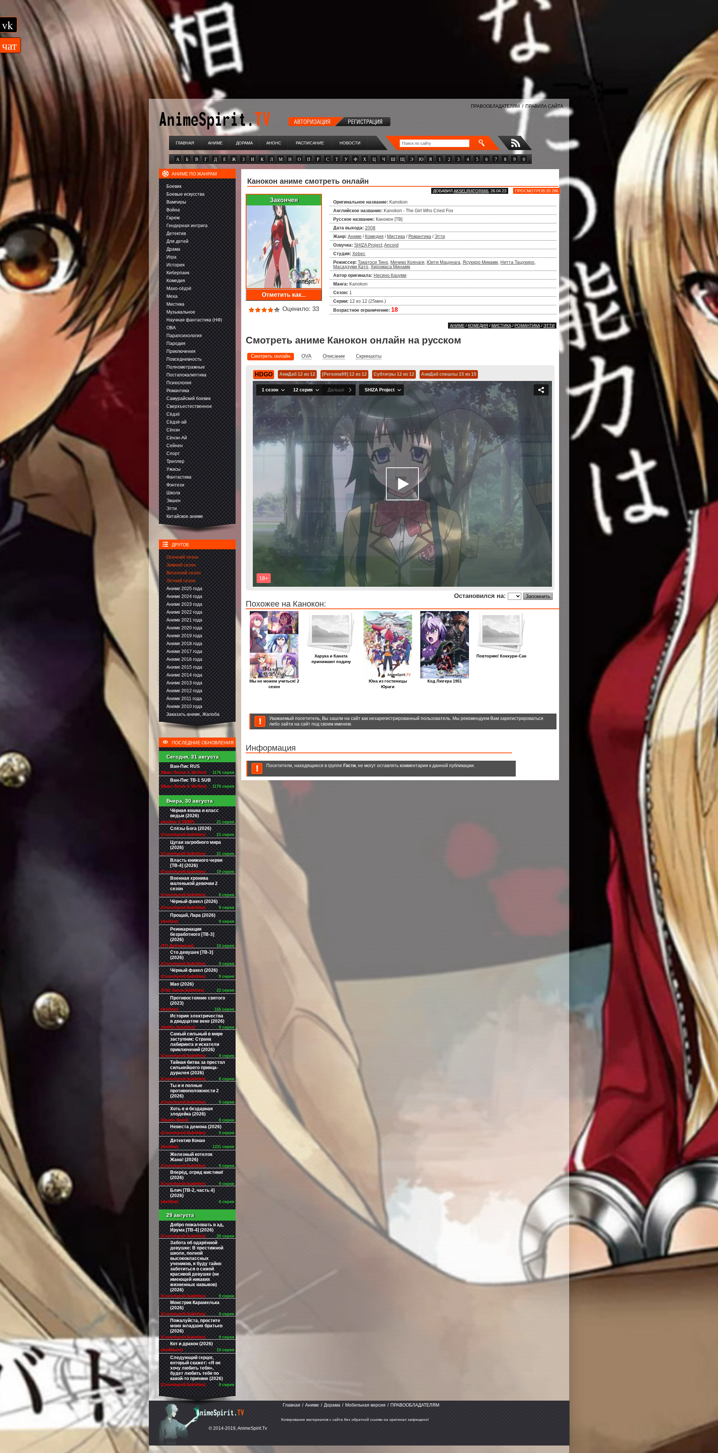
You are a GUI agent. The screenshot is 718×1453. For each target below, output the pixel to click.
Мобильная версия (365, 1405)
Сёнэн (173, 430)
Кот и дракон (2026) (191, 1343)
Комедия (175, 280)
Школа (173, 492)
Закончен (284, 200)
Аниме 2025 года (184, 588)
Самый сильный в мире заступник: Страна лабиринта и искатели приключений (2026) (196, 1041)
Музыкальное (180, 312)
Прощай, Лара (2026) (192, 915)
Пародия (175, 343)
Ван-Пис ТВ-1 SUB (190, 780)
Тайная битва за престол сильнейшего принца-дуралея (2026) (197, 1067)
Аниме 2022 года (184, 612)
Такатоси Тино (373, 262)
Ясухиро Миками (480, 262)
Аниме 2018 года (184, 643)
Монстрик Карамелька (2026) (195, 1305)
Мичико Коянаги (407, 262)
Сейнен (174, 445)
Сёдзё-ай (176, 422)
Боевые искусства (185, 194)
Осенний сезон (182, 557)
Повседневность (184, 359)
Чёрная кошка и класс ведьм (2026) (194, 813)
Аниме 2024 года (184, 596)
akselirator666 (471, 191)
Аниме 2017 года (184, 651)
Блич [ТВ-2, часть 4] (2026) (192, 1193)
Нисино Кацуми (390, 275)
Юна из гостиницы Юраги (388, 684)
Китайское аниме (184, 516)
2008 (370, 228)
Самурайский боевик (188, 398)
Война (173, 210)
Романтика (177, 390)
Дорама (244, 143)
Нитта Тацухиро (517, 262)
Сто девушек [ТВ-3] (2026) (191, 955)
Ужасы (173, 469)
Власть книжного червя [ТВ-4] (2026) (196, 863)
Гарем (173, 217)
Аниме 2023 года (184, 604)
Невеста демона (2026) (195, 1126)
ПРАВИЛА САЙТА (544, 106)
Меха (172, 296)
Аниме (215, 143)
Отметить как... (284, 294)
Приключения (181, 351)
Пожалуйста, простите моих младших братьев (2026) (196, 1326)
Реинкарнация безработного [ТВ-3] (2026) (192, 934)
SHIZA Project (368, 245)
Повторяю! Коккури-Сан (501, 656)
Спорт (173, 453)
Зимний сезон (181, 565)
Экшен (173, 500)
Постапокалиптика (186, 375)
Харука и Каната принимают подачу (331, 659)
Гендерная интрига (187, 225)
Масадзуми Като (350, 266)
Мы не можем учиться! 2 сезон (274, 684)
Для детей (177, 241)
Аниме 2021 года (184, 620)
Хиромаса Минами (390, 266)
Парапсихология (184, 335)
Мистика (175, 304)
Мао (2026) (182, 984)
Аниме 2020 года (184, 628)
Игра (171, 257)
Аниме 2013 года (184, 683)
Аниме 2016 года (184, 659)
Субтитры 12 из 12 (394, 374)
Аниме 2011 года (184, 698)
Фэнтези (175, 485)
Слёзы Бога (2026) (190, 828)
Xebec (358, 253)
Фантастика (178, 477)
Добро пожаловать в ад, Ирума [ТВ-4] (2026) (197, 1227)
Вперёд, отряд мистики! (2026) (196, 1175)
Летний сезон (181, 580)
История (175, 265)
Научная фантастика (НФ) (194, 320)
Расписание (310, 143)
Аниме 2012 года (184, 690)
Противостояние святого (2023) (197, 1000)
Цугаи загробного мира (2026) (195, 845)
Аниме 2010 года (184, 706)
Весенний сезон (183, 573)
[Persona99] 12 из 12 (344, 374)
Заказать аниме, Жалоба (193, 714)
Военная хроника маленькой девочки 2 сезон (194, 883)
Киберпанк (177, 272)
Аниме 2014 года (184, 675)
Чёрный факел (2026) (194, 901)
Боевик (173, 186)
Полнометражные (185, 367)
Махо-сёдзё (178, 288)
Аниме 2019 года (184, 635)
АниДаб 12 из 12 (297, 374)
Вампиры (176, 202)
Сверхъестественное (189, 406)
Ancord (391, 245)
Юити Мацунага (443, 262)
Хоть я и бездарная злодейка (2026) (191, 1111)
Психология (178, 382)
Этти (171, 508)
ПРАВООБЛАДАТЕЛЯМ (495, 106)
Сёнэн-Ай (176, 437)
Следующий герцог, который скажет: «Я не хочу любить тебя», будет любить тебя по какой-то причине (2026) (196, 1368)
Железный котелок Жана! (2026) (191, 1157)
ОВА (171, 327)
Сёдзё (173, 414)
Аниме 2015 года (184, 667)
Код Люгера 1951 (444, 681)
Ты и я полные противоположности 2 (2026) (194, 1091)
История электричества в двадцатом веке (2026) (197, 1018)
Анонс (273, 143)
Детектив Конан (187, 1140)
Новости (350, 143)
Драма (173, 249)
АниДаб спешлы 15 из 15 (448, 374)
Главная (185, 143)
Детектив (176, 233)
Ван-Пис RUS (185, 766)
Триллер (175, 461)
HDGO (264, 374)
